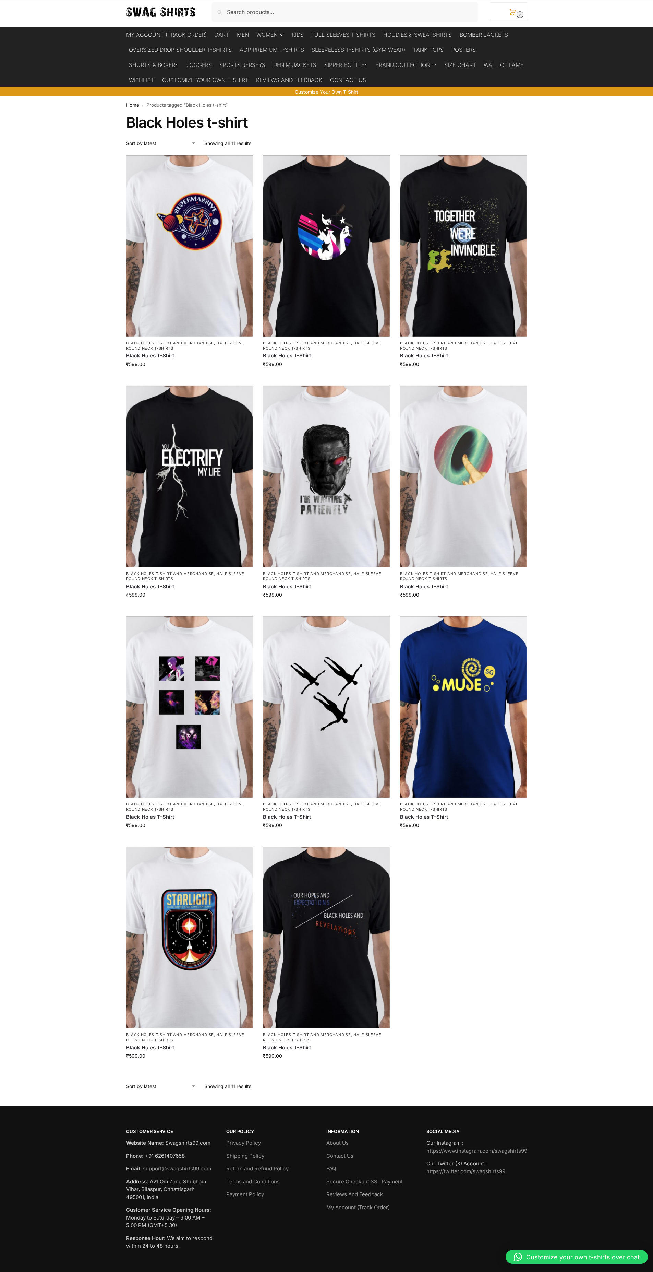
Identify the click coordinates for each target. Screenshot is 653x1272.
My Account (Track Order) (358, 1207)
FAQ (331, 1168)
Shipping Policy (245, 1156)
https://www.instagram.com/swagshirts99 (476, 1150)
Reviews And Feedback (354, 1194)
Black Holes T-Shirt (150, 355)
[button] (508, 11)
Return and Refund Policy (257, 1168)
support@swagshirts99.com (177, 1168)
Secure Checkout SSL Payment (364, 1181)
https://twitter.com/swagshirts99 (465, 1171)
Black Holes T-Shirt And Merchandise (170, 343)
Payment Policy (245, 1194)
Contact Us (339, 1156)
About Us (337, 1143)
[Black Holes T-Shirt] (189, 246)
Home (132, 105)
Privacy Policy (243, 1143)
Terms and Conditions (253, 1181)
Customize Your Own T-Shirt (326, 92)
